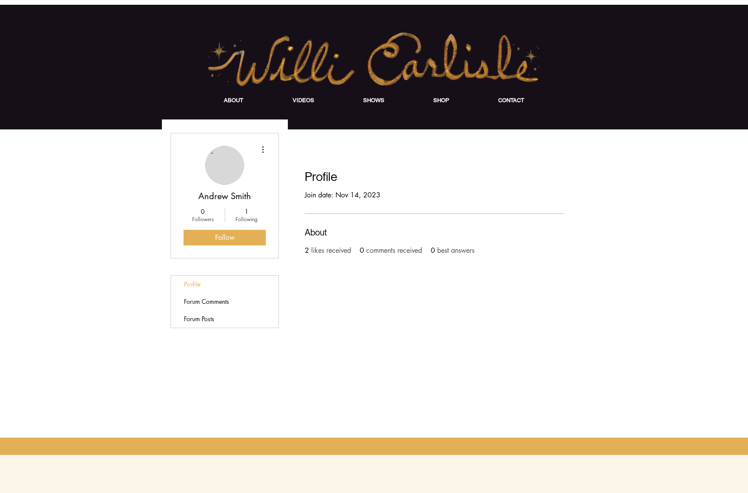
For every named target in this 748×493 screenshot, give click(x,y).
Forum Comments (206, 301)
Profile (192, 284)
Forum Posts (199, 319)
